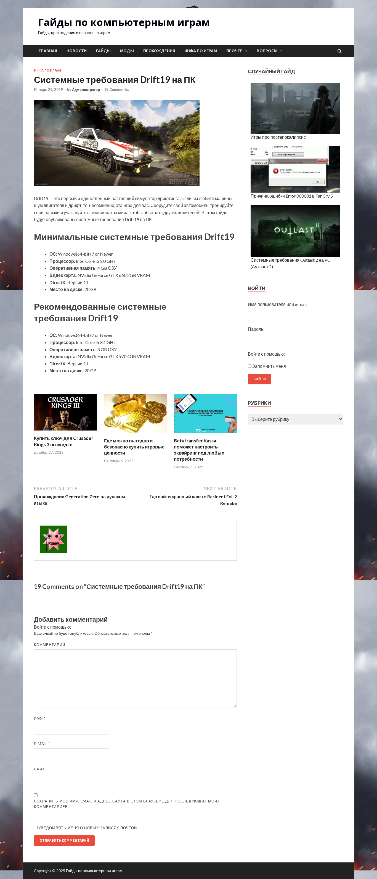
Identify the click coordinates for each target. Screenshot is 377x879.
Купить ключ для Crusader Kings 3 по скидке (63, 441)
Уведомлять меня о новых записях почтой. (88, 828)
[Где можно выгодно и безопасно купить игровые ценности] (135, 434)
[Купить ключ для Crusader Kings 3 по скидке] (65, 431)
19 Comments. (116, 89)
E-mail (42, 743)
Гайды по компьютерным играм (124, 22)
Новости (77, 51)
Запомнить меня (269, 366)
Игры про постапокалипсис (278, 137)
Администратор (86, 89)
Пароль (255, 329)
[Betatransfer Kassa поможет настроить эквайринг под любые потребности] (205, 434)
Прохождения (159, 51)
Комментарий (49, 644)
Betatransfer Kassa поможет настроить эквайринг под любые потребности (199, 450)
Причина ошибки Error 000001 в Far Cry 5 (292, 195)
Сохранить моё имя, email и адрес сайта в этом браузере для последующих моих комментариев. (127, 804)
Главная (48, 51)
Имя (40, 718)
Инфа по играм (200, 51)
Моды (127, 51)
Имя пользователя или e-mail (277, 304)
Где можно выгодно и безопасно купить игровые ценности (134, 447)
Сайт (39, 769)
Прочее (234, 51)
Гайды (103, 51)
